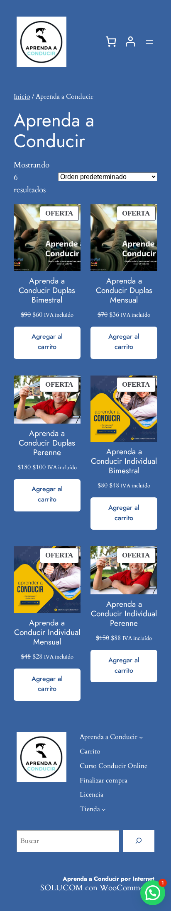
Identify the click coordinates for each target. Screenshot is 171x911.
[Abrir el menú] (149, 42)
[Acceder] (130, 41)
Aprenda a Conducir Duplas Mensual (124, 290)
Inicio (22, 96)
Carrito (90, 751)
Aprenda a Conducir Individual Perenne (124, 613)
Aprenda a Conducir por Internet (108, 878)
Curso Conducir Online (113, 765)
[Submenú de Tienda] (104, 809)
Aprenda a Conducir (108, 736)
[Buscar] (138, 841)
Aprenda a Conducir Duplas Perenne (47, 443)
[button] (152, 892)
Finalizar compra (103, 780)
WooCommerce (127, 887)
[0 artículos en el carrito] (111, 42)
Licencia (91, 794)
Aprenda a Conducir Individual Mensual (47, 632)
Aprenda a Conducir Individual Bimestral (124, 461)
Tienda (90, 809)
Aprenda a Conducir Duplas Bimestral (47, 290)
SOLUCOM (61, 887)
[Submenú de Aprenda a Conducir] (141, 737)
